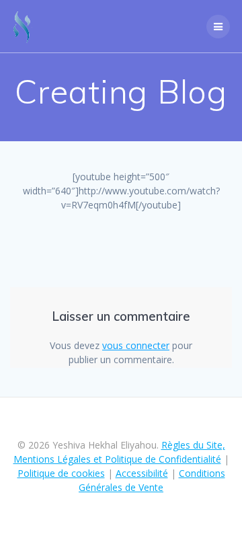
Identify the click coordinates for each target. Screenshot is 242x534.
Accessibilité (142, 473)
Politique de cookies (61, 473)
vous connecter (135, 345)
